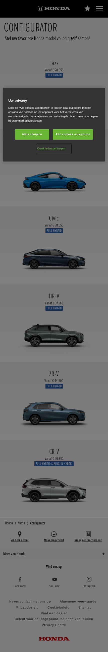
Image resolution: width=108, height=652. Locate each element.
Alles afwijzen (32, 134)
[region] (54, 124)
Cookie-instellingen (51, 148)
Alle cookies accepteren (73, 134)
